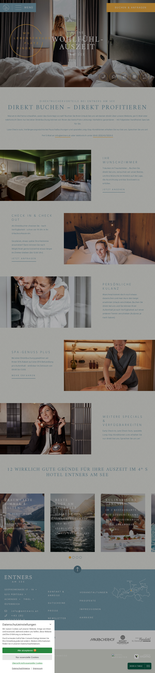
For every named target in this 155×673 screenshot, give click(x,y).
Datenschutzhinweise (21, 668)
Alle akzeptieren (25, 650)
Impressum (38, 668)
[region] (27, 636)
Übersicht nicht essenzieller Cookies (27, 663)
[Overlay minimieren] (50, 624)
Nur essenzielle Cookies (27, 657)
